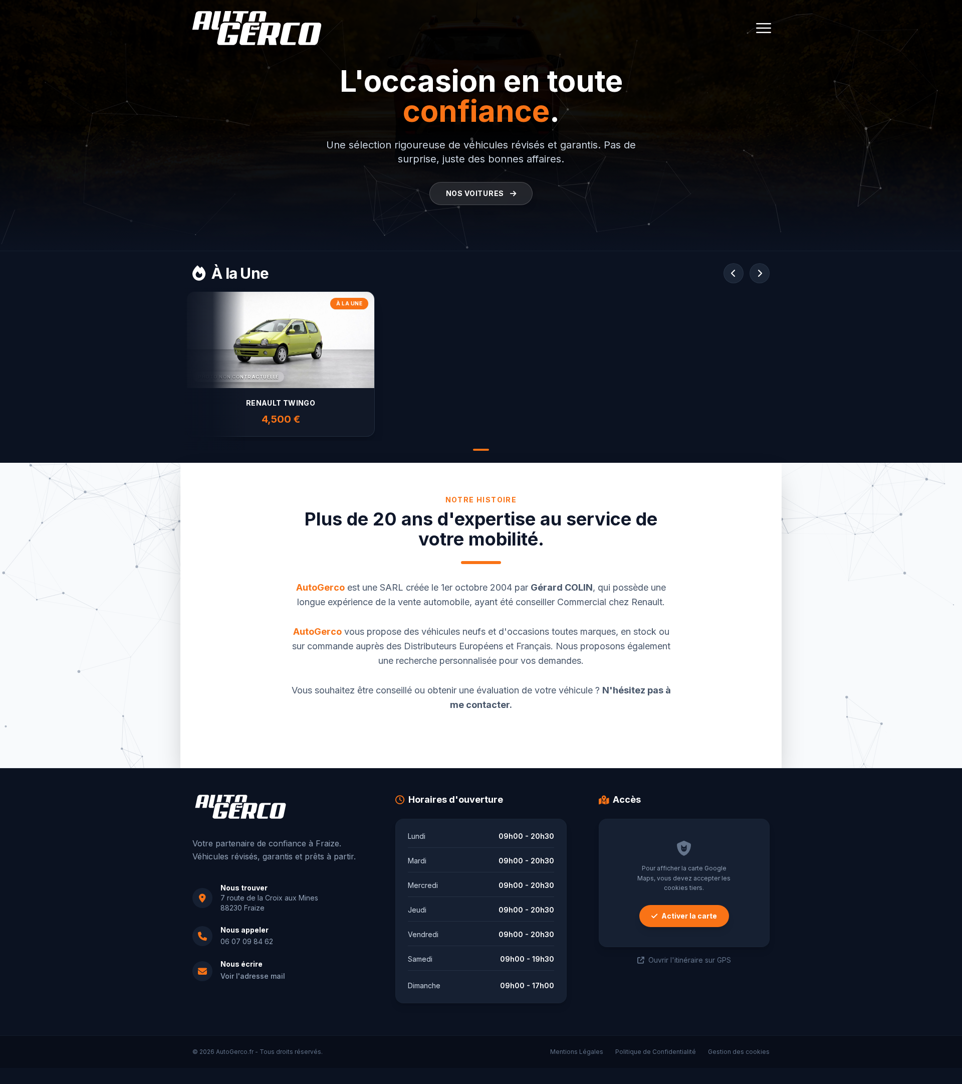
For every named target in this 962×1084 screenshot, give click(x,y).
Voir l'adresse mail (252, 976)
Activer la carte (689, 916)
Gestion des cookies (739, 1051)
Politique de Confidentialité (655, 1051)
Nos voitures (476, 193)
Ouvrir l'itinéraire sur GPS (689, 960)
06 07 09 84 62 (246, 941)
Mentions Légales (576, 1051)
